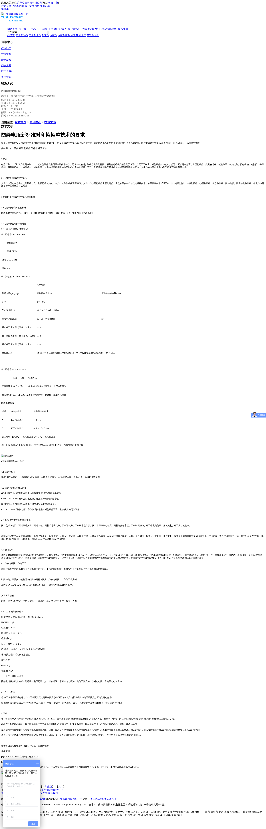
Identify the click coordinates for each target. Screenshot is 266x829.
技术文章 (50, 122)
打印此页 (47, 786)
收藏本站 (16, 6)
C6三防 (11, 35)
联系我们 (53, 793)
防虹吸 (72, 35)
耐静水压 (81, 35)
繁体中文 (27, 6)
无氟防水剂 (35, 35)
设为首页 (6, 6)
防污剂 (45, 35)
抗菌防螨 (63, 35)
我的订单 (45, 6)
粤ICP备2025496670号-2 (103, 799)
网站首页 (20, 122)
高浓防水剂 (93, 35)
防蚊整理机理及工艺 (53, 790)
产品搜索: (12, 32)
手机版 (36, 6)
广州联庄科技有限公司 (29, 2)
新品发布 (42, 793)
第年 (5, 9)
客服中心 (53, 2)
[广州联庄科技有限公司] (14, 14)
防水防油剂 (22, 35)
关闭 (60, 786)
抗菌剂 (53, 35)
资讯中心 (35, 122)
